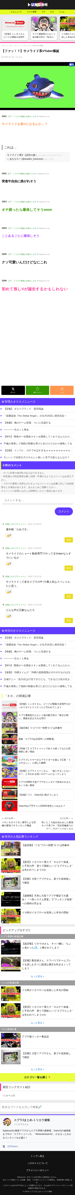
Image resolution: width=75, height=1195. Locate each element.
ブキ (43, 12)
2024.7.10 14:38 (35, 605)
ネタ (52, 12)
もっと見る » (37, 976)
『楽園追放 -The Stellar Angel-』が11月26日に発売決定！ (35, 415)
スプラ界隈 (31, 12)
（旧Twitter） (12, 1146)
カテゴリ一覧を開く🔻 (37, 1077)
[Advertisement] (37, 345)
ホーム (3, 45)
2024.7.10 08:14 (35, 524)
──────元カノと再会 (16, 429)
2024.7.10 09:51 (35, 548)
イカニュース (16, 12)
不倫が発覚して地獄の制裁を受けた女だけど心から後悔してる (38, 443)
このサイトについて (37, 1163)
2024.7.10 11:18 (34, 576)
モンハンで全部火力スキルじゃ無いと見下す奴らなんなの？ (37, 457)
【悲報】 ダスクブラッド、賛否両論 (23, 408)
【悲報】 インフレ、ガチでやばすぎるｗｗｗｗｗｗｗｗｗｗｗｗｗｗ (39, 450)
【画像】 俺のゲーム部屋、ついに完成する (27, 422)
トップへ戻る (37, 1156)
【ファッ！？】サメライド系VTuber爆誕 (28, 45)
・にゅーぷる (8, 1095)
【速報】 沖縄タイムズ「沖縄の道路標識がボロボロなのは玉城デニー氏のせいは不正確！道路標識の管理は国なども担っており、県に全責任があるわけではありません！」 (39, 672)
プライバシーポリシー (37, 1170)
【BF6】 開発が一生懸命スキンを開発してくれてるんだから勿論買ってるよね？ (39, 436)
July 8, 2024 (49, 159)
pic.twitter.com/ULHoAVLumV (50, 155)
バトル (62, 12)
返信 (69, 540)
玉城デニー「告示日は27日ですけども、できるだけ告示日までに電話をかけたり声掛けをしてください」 (39, 679)
